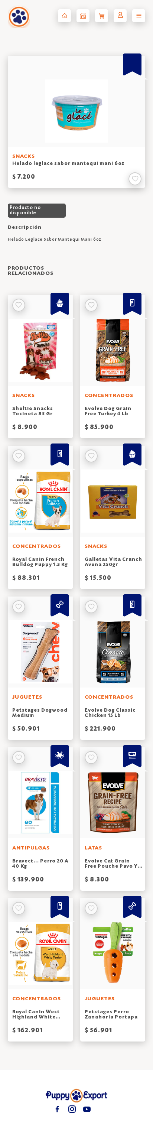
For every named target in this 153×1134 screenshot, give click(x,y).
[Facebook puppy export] (57, 1108)
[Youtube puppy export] (86, 1108)
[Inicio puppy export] (64, 15)
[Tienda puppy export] (82, 15)
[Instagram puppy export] (71, 1108)
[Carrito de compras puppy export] (101, 15)
